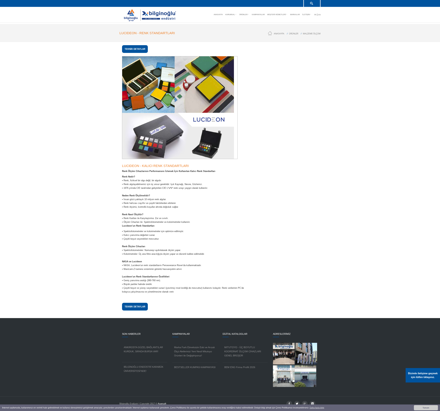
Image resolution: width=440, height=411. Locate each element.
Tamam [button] (426, 408)
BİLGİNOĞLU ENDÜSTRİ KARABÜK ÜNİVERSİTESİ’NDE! (143, 368)
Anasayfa (279, 33)
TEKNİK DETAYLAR (135, 49)
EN (319, 15)
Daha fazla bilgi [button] (317, 408)
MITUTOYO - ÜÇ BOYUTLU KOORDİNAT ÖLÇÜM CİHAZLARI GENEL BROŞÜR (242, 351)
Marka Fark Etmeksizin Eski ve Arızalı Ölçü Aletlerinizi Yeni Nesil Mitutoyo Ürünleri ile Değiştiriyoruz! (194, 351)
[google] (305, 404)
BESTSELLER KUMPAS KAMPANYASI (195, 367)
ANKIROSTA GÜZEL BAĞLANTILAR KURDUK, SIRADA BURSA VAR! (143, 349)
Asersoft (162, 403)
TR (315, 15)
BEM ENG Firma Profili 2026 (239, 367)
